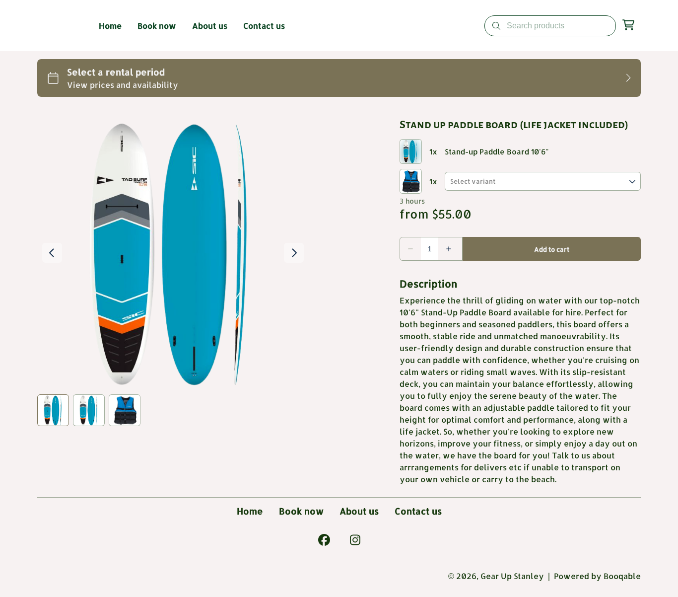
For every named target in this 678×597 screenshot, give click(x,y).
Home (250, 511)
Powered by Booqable (597, 576)
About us (359, 511)
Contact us (418, 511)
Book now (301, 511)
